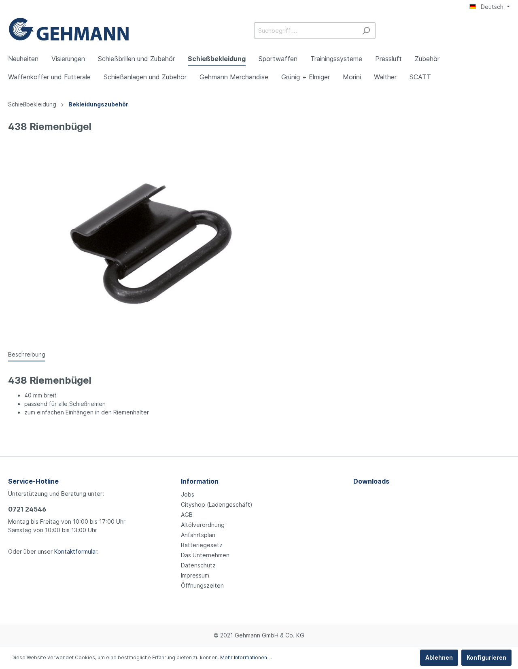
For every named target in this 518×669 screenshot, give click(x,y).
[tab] (26, 354)
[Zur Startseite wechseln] (69, 29)
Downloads (371, 481)
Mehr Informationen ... (246, 657)
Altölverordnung (203, 524)
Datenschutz (198, 565)
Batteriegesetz (202, 545)
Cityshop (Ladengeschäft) (217, 504)
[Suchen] (366, 30)
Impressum (195, 575)
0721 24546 (27, 509)
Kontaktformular (75, 551)
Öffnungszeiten (202, 585)
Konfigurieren (486, 657)
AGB (187, 514)
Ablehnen (439, 657)
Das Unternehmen (205, 555)
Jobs (187, 494)
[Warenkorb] (505, 31)
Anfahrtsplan (198, 534)
